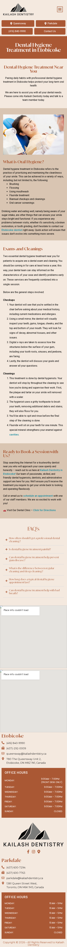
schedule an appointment (38, 495)
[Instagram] (33, 852)
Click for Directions (44, 510)
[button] (60, 9)
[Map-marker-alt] (39, 852)
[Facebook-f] (28, 852)
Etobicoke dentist (12, 230)
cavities (14, 434)
